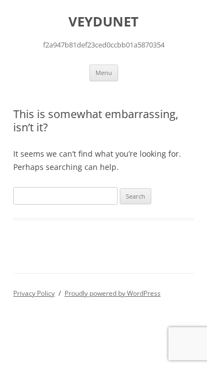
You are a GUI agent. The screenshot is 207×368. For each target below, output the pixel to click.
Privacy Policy (34, 293)
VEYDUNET (103, 21)
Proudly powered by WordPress (113, 293)
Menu (103, 72)
